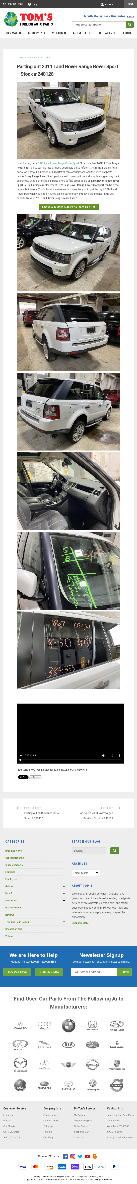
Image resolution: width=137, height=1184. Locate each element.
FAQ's (6, 1120)
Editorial (10, 872)
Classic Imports (14, 865)
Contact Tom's (50, 1120)
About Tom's (49, 1115)
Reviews (9, 914)
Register (87, 1120)
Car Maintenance (14, 857)
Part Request (81, 33)
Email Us (8, 1115)
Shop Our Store (80, 923)
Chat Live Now (49, 971)
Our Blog (48, 1137)
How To (9, 893)
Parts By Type (36, 33)
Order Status (81, 1126)
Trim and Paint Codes (17, 922)
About (127, 33)
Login (77, 1120)
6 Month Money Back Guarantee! (108, 16)
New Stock (11, 900)
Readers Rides (13, 907)
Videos (9, 936)
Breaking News (13, 850)
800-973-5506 (15, 4)
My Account (80, 1115)
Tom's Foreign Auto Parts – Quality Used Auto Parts (28, 20)
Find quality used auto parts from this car (68, 207)
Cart (130, 4)
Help (34, 4)
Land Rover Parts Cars (33, 57)
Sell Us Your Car (12, 1137)
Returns (47, 1131)
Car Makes (13, 33)
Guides (9, 886)
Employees (11, 879)
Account (109, 4)
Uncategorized (13, 929)
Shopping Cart (81, 1131)
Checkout (79, 1137)
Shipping (48, 1126)
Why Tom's (58, 33)
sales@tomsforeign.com (120, 1137)
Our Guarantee (106, 33)
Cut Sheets (9, 1126)
